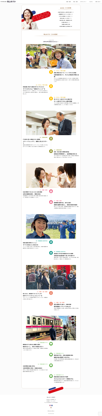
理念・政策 (75, 1)
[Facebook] (52, 405)
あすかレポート (83, 1)
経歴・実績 (68, 1)
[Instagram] (50, 405)
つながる (90, 1)
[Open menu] (51, 407)
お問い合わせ (97, 1)
